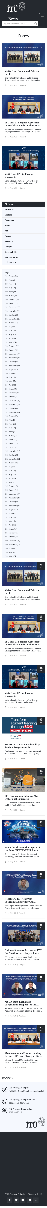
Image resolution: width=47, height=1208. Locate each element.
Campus (8, 247)
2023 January (11, 443)
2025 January (11, 350)
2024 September (12, 366)
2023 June (10, 424)
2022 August (11, 463)
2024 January (11, 397)
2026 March (11, 296)
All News (9, 204)
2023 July (10, 420)
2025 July (10, 327)
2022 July (10, 467)
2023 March (11, 436)
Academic (9, 209)
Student (8, 215)
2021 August (11, 510)
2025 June (10, 331)
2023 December (12, 401)
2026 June (10, 284)
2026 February (12, 299)
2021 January (11, 537)
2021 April (10, 525)
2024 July (10, 373)
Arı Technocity (11, 257)
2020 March (10, 556)
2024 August (11, 369)
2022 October (11, 455)
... (14, 1078)
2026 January (11, 303)
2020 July (10, 548)
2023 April (10, 432)
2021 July (10, 513)
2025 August (11, 323)
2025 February (12, 346)
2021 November (12, 498)
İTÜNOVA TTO (12, 263)
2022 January (11, 490)
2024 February (12, 393)
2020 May (10, 552)
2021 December (12, 494)
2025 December (12, 307)
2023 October (11, 408)
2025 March (11, 342)
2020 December (12, 541)
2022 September (12, 459)
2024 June (10, 377)
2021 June (10, 517)
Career (8, 236)
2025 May (10, 334)
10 (12, 1078)
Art (6, 231)
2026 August (11, 276)
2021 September (12, 506)
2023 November (12, 404)
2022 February (11, 486)
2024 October (11, 362)
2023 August (11, 416)
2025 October (11, 315)
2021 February (12, 533)
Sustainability (11, 252)
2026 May (10, 288)
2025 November (12, 311)
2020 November (12, 545)
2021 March (11, 529)
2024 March (11, 389)
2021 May (10, 521)
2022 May (10, 474)
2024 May (10, 381)
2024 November (12, 358)
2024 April (10, 385)
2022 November (12, 451)
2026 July (10, 280)
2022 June (10, 471)
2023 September (12, 412)
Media (7, 225)
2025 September (12, 319)
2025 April (10, 338)
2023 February (11, 439)
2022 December (12, 447)
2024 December (12, 354)
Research (9, 241)
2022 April (10, 478)
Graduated (9, 220)
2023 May (10, 428)
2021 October (11, 502)
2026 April (10, 292)
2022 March (11, 482)
